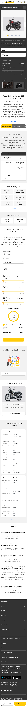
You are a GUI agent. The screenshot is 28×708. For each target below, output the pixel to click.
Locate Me (22, 373)
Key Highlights (17, 126)
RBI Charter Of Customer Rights (9, 656)
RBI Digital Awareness (6, 652)
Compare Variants (6, 126)
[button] (7, 35)
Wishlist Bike (8, 703)
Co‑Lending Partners (15, 671)
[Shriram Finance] (9, 2)
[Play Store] (6, 677)
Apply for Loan (20, 703)
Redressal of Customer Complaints (10, 638)
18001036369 (4, 683)
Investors (3, 633)
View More (13, 121)
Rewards (3, 642)
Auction (18, 666)
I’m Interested (13, 340)
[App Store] (17, 677)
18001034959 (4, 682)
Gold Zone (4, 610)
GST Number (4, 671)
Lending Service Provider (7, 666)
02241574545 (13, 685)
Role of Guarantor (6, 661)
